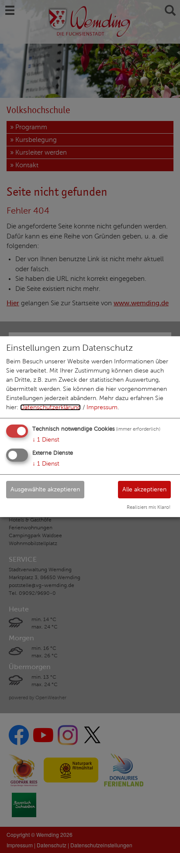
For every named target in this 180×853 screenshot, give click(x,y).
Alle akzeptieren (144, 489)
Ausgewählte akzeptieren (45, 489)
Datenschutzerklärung (50, 407)
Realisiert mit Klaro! (148, 507)
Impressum (102, 407)
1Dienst (45, 439)
